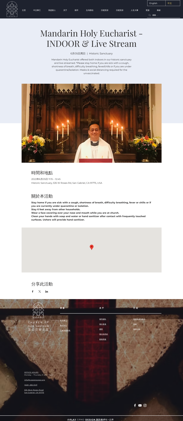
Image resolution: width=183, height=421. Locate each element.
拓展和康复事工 (139, 319)
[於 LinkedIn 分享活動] (46, 291)
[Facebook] (135, 405)
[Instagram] (145, 405)
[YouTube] (140, 405)
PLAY (73, 419)
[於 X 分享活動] (39, 291)
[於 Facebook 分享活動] (32, 291)
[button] (51, 10)
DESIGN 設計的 (94, 419)
